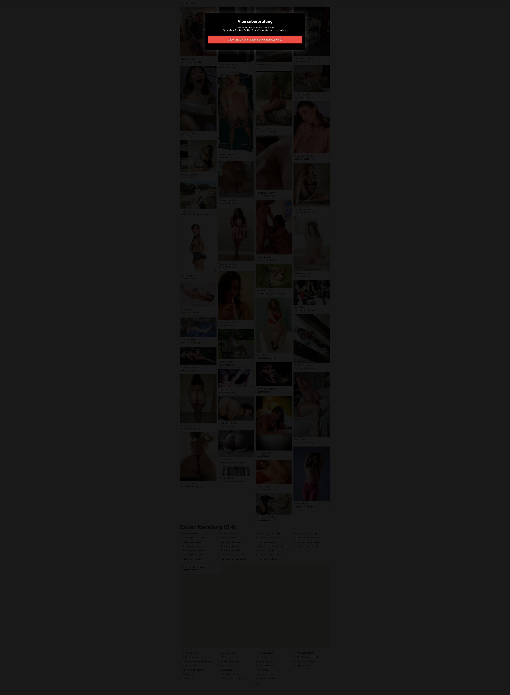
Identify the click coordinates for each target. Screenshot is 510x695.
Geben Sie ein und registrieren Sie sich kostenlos (255, 39)
